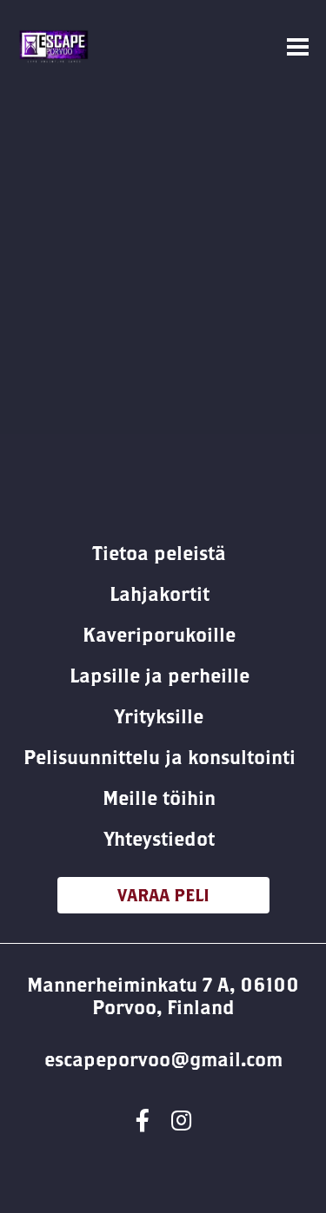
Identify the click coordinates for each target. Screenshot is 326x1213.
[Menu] (298, 47)
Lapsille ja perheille (159, 675)
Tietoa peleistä (159, 553)
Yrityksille (159, 716)
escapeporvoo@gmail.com (163, 1059)
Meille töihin (159, 798)
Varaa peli (163, 895)
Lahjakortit (160, 594)
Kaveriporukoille (159, 634)
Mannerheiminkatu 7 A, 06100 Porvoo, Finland (163, 996)
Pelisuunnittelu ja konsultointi (159, 757)
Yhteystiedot (159, 838)
